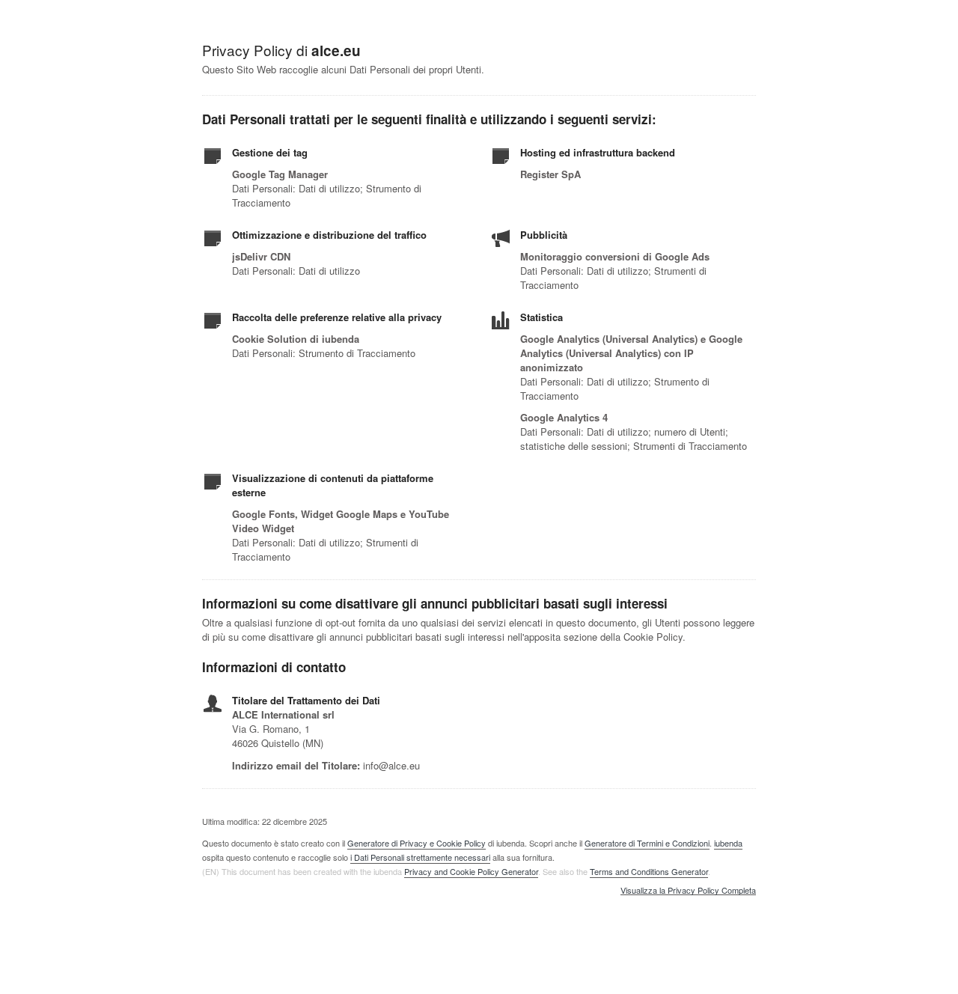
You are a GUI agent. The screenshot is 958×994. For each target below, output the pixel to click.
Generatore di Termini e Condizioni (647, 843)
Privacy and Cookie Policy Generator (471, 871)
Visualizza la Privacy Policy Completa (688, 890)
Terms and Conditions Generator (649, 871)
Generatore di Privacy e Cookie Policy (416, 843)
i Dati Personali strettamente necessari (420, 857)
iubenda (728, 843)
